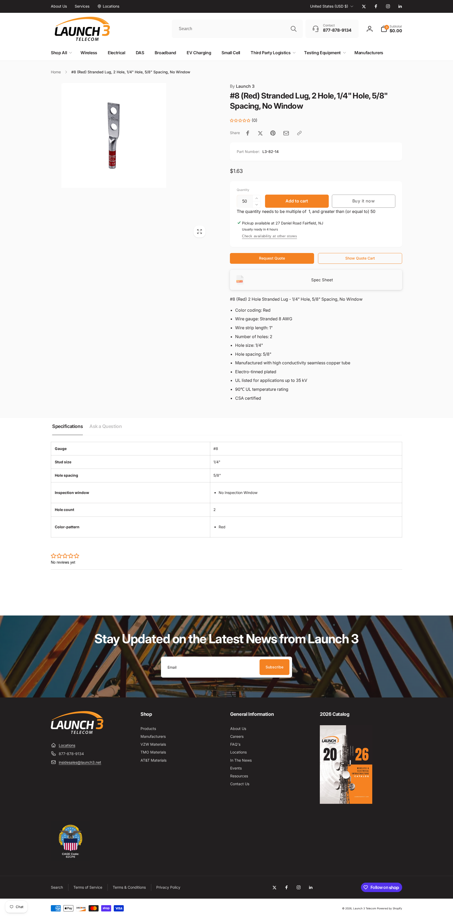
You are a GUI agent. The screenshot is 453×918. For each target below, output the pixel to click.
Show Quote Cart (360, 258)
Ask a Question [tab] (105, 426)
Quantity (243, 189)
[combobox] (237, 29)
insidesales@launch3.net (80, 762)
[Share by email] (286, 133)
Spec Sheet (322, 279)
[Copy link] (299, 133)
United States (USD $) (329, 6)
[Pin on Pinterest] (273, 133)
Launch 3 (242, 86)
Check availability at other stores (269, 236)
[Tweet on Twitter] (260, 133)
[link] (59, 6)
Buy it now (363, 201)
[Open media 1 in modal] (130, 162)
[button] (391, 29)
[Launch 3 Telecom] (77, 732)
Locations (67, 745)
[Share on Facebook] (247, 133)
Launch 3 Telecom (364, 908)
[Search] (293, 29)
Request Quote (272, 258)
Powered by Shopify (389, 908)
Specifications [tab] (67, 426)
